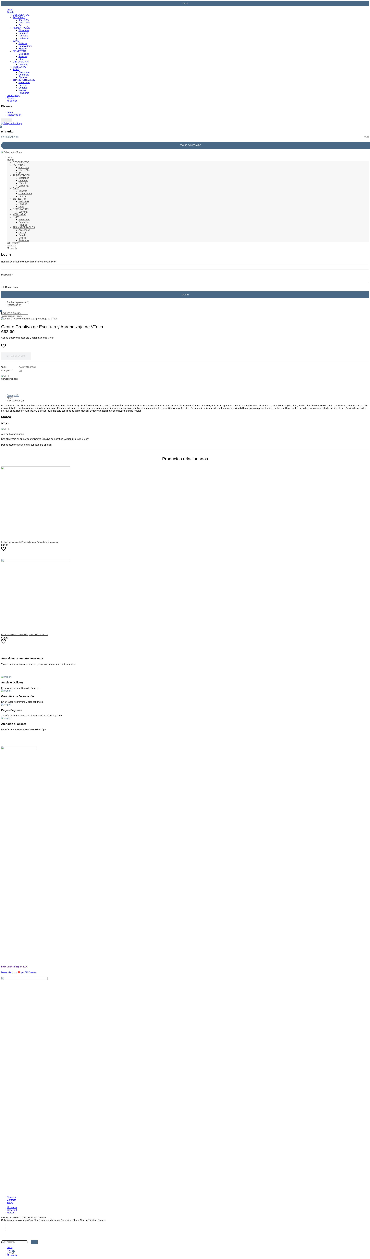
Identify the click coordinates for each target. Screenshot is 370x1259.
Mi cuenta (12, 100)
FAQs (10, 1202)
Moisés (22, 90)
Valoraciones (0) (15, 400)
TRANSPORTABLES (24, 80)
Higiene (22, 48)
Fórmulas (23, 35)
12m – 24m (24, 22)
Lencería (22, 64)
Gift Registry (13, 95)
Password (7, 274)
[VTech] (5, 376)
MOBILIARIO (19, 67)
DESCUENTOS (21, 15)
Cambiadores (25, 46)
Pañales (22, 56)
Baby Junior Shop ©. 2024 (14, 966)
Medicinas (23, 54)
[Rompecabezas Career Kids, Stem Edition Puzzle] (185, 593)
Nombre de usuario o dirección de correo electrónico (28, 261)
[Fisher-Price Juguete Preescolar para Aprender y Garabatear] (185, 500)
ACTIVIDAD (19, 17)
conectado (19, 445)
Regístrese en (14, 115)
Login (10, 112)
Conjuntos (23, 74)
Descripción (13, 395)
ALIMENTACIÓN (21, 28)
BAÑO (16, 41)
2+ (19, 25)
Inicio (9, 9)
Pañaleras (23, 93)
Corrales (22, 87)
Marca (10, 398)
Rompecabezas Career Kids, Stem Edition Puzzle (24, 634)
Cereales (23, 33)
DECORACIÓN (21, 61)
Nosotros (11, 98)
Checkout (12, 1210)
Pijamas (22, 77)
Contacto (11, 1200)
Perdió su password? (18, 302)
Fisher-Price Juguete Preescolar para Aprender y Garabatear (30, 542)
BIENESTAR (19, 51)
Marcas (10, 1212)
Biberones (23, 30)
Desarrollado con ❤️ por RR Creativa (18, 972)
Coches (22, 85)
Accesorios (24, 72)
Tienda (10, 12)
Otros (21, 59)
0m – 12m (23, 20)
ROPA (16, 69)
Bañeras (22, 43)
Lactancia (23, 38)
